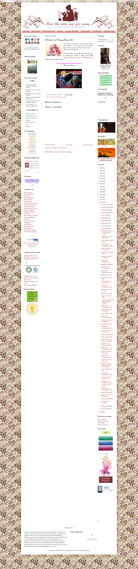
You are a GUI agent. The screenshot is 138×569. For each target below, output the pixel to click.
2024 (101, 170)
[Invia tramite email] (65, 95)
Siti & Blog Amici (97, 31)
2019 (101, 184)
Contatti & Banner (85, 31)
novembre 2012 (105, 207)
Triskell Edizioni (30, 207)
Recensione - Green (106, 293)
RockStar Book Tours (32, 257)
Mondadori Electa (31, 230)
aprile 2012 (104, 226)
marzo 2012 (104, 228)
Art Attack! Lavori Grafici (72, 31)
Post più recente (50, 144)
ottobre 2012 (105, 210)
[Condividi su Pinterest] (72, 95)
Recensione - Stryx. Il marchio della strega (107, 232)
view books (38, 172)
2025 (101, 168)
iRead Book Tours (31, 276)
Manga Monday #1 (106, 324)
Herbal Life (60, 31)
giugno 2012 (105, 220)
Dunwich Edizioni (31, 217)
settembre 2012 (106, 212)
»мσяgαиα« (32, 163)
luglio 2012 (104, 218)
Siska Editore (29, 194)
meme (64, 97)
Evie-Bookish (102, 419)
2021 (101, 178)
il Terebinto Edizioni (31, 231)
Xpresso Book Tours (31, 255)
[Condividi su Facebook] (70, 95)
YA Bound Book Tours (32, 259)
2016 (101, 192)
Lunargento (29, 192)
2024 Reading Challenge (32, 161)
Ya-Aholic (102, 423)
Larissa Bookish (103, 421)
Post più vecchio (88, 144)
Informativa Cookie (109, 31)
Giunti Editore (30, 198)
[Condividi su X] (68, 95)
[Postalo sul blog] (67, 95)
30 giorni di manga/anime (56, 97)
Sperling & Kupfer (31, 205)
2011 (101, 412)
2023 (101, 173)
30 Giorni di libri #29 (107, 399)
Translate (110, 41)
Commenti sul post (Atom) (59, 148)
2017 (101, 189)
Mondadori (29, 201)
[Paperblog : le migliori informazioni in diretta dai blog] (32, 241)
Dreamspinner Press (31, 208)
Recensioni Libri (36, 31)
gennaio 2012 (105, 408)
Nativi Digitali (30, 210)
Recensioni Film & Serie (49, 31)
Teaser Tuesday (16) (106, 337)
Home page (26, 31)
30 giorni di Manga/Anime (84, 57)
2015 (101, 194)
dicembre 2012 (105, 204)
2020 (101, 181)
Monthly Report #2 (106, 392)
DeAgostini (29, 224)
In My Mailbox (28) (106, 313)
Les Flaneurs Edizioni (32, 215)
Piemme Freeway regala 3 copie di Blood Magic (106, 365)
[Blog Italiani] (69, 527)
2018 (101, 186)
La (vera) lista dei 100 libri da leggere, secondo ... (107, 301)
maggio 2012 (105, 223)
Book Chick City (103, 424)
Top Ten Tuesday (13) (107, 334)
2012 (101, 202)
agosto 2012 (105, 215)
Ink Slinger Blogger (31, 285)
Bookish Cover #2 (106, 275)
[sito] (105, 433)
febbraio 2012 (105, 406)
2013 (101, 199)
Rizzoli (28, 219)
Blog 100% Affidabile (107, 264)
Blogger (87, 550)
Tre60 (27, 196)
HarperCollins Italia (31, 203)
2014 (101, 197)
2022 (101, 176)
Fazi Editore (29, 199)
